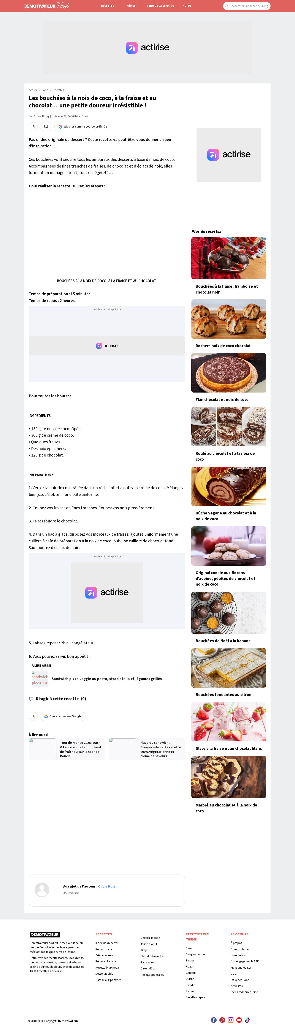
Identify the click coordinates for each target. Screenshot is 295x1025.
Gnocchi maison (150, 938)
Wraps (144, 950)
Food (45, 90)
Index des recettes (106, 943)
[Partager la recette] (33, 126)
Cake (189, 948)
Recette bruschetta (107, 968)
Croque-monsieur (196, 954)
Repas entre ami (105, 961)
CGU (233, 974)
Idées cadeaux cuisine (244, 992)
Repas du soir (103, 949)
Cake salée (147, 968)
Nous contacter (240, 949)
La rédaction (238, 955)
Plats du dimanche (152, 956)
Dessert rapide (104, 974)
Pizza (189, 966)
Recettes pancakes (152, 975)
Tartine (190, 991)
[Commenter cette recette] (46, 126)
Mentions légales (241, 968)
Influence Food (240, 980)
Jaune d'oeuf (149, 944)
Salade (190, 985)
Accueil (33, 90)
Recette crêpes (195, 997)
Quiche (190, 979)
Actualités (237, 986)
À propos (236, 943)
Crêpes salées (104, 955)
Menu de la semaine (160, 6)
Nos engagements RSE (245, 961)
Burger (190, 960)
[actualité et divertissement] (45, 936)
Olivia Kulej (41, 116)
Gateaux (191, 973)
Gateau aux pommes (108, 980)
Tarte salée (148, 962)
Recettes (107, 6)
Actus (187, 6)
